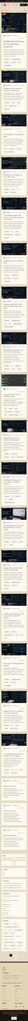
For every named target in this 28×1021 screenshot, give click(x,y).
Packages (6, 192)
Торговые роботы (9, 936)
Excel (5, 544)
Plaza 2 (13, 933)
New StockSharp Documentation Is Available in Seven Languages (13, 755)
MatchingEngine (20, 457)
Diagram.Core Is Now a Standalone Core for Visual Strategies (13, 712)
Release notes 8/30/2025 (10, 835)
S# (12, 939)
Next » (14, 958)
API (12, 365)
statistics (13, 682)
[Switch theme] (12, 5)
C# (12, 231)
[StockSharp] (5, 5)
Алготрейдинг (18, 930)
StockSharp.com (15, 275)
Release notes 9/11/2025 (9, 786)
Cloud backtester (6, 1000)
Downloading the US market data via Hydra (14, 135)
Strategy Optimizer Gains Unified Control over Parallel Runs (12, 569)
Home (2, 10)
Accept (14, 1018)
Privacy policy (5, 1008)
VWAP (10, 323)
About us (4, 1006)
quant (6, 945)
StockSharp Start (7, 904)
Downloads (17, 998)
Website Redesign (7, 278)
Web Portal (16, 278)
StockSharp (6, 59)
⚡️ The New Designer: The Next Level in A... (13, 883)
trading (10, 408)
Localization (6, 108)
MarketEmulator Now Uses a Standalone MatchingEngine (11, 439)
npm (19, 62)
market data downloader (9, 151)
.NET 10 (17, 634)
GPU (22, 634)
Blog (4, 872)
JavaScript (6, 62)
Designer (6, 728)
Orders (12, 457)
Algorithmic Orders (17, 323)
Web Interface (13, 192)
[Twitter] (19, 1006)
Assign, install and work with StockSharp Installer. (11, 395)
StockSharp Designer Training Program (12, 885)
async (5, 638)
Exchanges (19, 368)
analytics (21, 541)
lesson (4, 908)
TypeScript (13, 62)
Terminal (4, 993)
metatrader (17, 411)
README (18, 102)
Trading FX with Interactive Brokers (11, 896)
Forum (4, 875)
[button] (9, 5)
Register (23, 4)
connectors (6, 368)
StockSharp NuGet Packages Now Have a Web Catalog (12, 176)
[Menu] (2, 5)
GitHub (13, 102)
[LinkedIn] (23, 1006)
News (16, 995)
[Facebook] (16, 1006)
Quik (5, 408)
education (6, 772)
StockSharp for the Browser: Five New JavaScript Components (13, 44)
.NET (17, 189)
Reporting (11, 544)
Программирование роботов (11, 926)
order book (6, 457)
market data (11, 148)
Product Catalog (13, 105)
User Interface (7, 281)
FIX (12, 496)
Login (17, 4)
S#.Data (6, 939)
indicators (14, 631)
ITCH (14, 948)
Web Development (7, 65)
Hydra (5, 148)
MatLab (16, 408)
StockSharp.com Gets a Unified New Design (13, 262)
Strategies (6, 237)
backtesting (17, 234)
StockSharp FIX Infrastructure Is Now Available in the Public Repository (12, 482)
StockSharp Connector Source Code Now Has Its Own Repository (13, 351)
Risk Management (7, 685)
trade (5, 414)
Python (17, 231)
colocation (7, 948)
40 (23, 955)
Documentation (14, 772)
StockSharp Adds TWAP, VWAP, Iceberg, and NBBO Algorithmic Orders (12, 306)
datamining (20, 942)
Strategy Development (8, 634)
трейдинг (13, 945)
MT (21, 414)
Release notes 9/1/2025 (9, 811)
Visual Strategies (14, 728)
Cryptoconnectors (8, 411)
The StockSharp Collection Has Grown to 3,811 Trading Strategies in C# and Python (13, 217)
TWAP (5, 323)
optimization (14, 585)
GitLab (5, 105)
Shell (3, 995)
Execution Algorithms (8, 326)
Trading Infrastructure (9, 502)
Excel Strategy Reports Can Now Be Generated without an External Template (13, 527)
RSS (25, 10)
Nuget (13, 189)
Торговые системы (9, 942)
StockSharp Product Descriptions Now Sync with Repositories (12, 89)
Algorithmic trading (16, 59)
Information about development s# (11, 900)
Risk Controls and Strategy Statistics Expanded (13, 664)
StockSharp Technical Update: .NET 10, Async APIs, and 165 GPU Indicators (13, 616)
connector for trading (13, 414)
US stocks (19, 148)
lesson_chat (5, 913)
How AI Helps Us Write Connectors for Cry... (13, 887)
